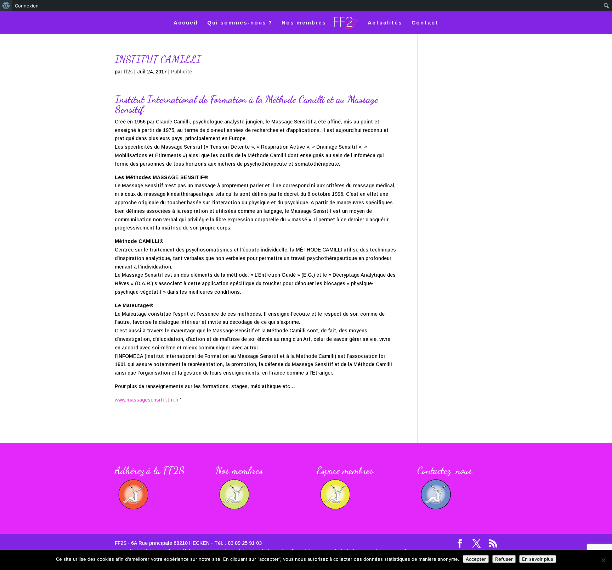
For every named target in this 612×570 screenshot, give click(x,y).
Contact (425, 23)
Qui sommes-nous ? (239, 23)
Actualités (385, 23)
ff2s (128, 71)
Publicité (181, 71)
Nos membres (304, 23)
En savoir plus (537, 559)
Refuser (504, 559)
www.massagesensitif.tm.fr (146, 400)
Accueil (186, 23)
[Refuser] (603, 560)
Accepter (476, 559)
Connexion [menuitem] (27, 6)
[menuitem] (6, 5)
